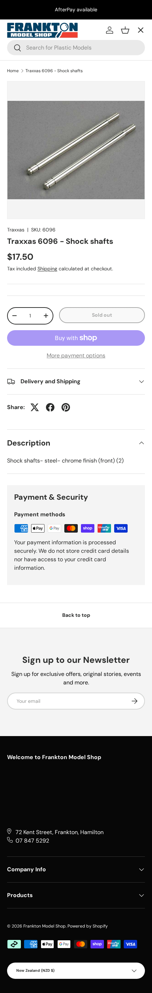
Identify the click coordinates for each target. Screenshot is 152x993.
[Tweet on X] (34, 407)
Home (13, 71)
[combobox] (76, 47)
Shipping (47, 268)
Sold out (102, 315)
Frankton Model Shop (44, 926)
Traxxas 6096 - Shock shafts (54, 71)
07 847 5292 (32, 840)
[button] (125, 30)
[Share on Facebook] (50, 407)
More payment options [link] (76, 355)
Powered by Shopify (88, 926)
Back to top (76, 615)
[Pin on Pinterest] (66, 407)
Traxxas (15, 229)
